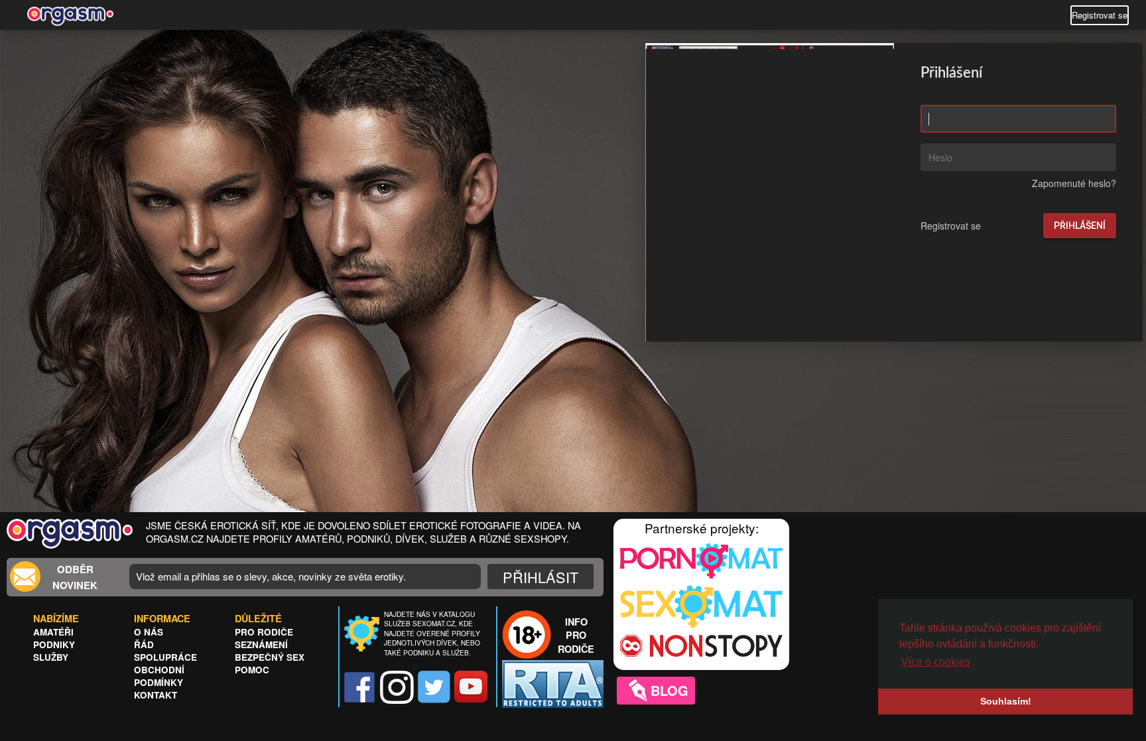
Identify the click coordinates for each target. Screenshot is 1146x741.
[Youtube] (471, 687)
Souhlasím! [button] (1005, 701)
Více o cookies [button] (935, 661)
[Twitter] (434, 687)
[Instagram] (397, 687)
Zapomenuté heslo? (1074, 182)
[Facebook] (360, 687)
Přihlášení (1080, 225)
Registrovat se (1099, 15)
